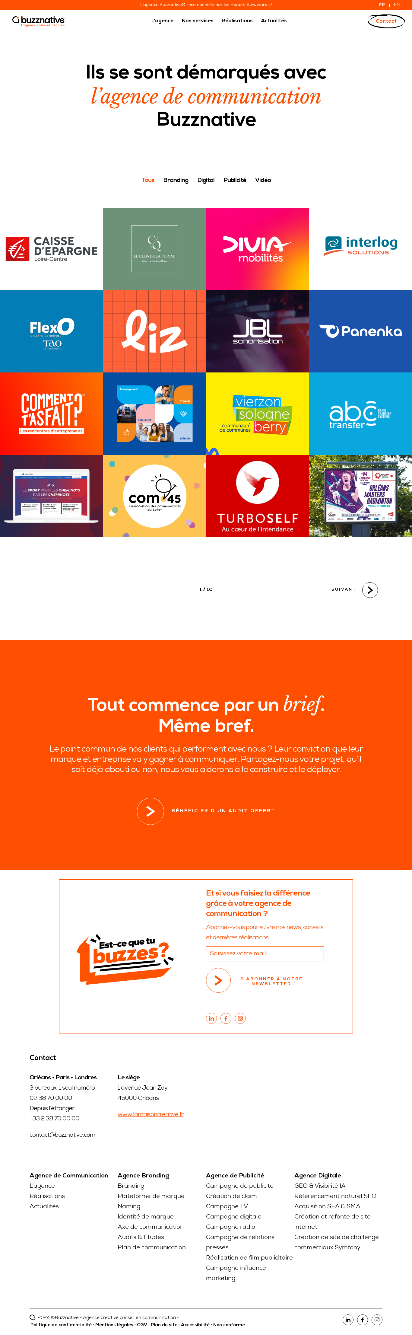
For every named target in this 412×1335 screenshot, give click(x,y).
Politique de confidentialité (61, 1325)
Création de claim (231, 1197)
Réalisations (47, 1197)
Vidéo (263, 181)
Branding (175, 181)
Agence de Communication (69, 1176)
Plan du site (164, 1325)
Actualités (44, 1207)
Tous (147, 181)
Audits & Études (141, 1238)
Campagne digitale (233, 1217)
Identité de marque (146, 1217)
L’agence (42, 1186)
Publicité (234, 181)
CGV (142, 1325)
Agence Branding (143, 1176)
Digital (205, 181)
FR (382, 5)
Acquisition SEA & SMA (327, 1207)
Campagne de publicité (240, 1186)
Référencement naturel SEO (335, 1197)
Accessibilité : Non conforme (213, 1325)
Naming (129, 1207)
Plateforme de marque (151, 1197)
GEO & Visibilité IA (320, 1186)
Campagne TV (227, 1207)
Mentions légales (114, 1325)
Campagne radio (230, 1228)
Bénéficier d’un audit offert (223, 811)
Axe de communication (151, 1228)
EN (397, 5)
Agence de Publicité (235, 1176)
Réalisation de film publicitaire (249, 1258)
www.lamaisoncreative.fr (150, 1115)
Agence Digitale (317, 1176)
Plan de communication (152, 1248)
